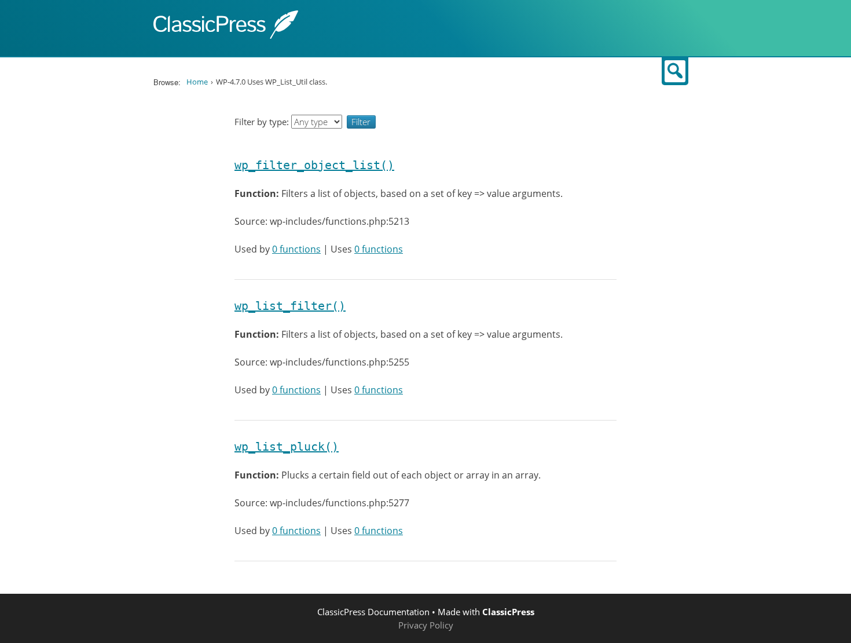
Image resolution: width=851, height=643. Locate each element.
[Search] (675, 71)
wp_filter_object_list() (314, 165)
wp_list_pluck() (286, 447)
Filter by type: (262, 121)
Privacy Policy (425, 625)
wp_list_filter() (290, 306)
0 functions (296, 249)
